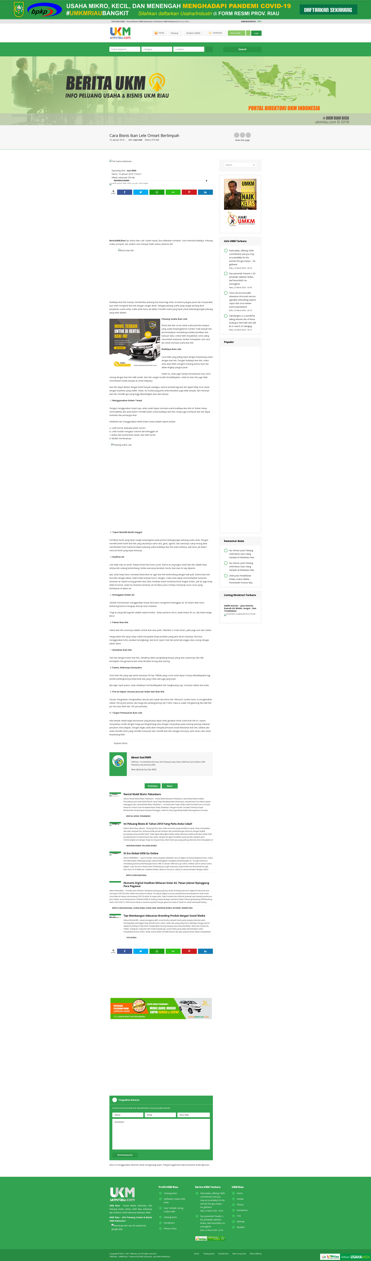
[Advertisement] (161, 217)
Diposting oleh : (124, 170)
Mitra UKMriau (256, 1253)
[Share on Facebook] (124, 192)
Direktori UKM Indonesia (165, 21)
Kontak (240, 1199)
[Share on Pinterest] (189, 192)
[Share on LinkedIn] (205, 192)
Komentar (120, 1122)
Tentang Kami (170, 1193)
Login (256, 33)
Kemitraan (217, 32)
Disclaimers (169, 1222)
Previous (152, 785)
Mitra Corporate (239, 1253)
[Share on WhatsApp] (156, 192)
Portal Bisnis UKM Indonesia (139, 21)
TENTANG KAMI (118, 21)
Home (161, 32)
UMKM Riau (123, 1256)
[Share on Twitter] (140, 192)
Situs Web (184, 1114)
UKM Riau (113, 1256)
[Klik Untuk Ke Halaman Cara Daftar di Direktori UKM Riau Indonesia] (345, 1257)
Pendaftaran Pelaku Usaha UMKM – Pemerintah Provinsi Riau (241, 579)
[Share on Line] (173, 192)
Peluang (174, 33)
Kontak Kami (223, 1253)
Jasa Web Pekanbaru (161, 1256)
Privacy (240, 1204)
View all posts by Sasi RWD (143, 769)
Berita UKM (235, 33)
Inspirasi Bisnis (121, 180)
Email (149, 1114)
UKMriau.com (135, 1253)
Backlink (240, 1227)
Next (169, 785)
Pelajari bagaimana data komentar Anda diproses (186, 1164)
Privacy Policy (170, 1228)
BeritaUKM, (115, 240)
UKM (231, 575)
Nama (117, 1114)
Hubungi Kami (170, 1217)
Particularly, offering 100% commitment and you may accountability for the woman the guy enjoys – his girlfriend (242, 257)
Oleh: (135, 139)
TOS (239, 1215)
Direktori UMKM (193, 33)
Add (259, 21)
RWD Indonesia (145, 1256)
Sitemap (240, 1221)
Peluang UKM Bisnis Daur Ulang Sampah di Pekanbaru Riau (241, 554)
